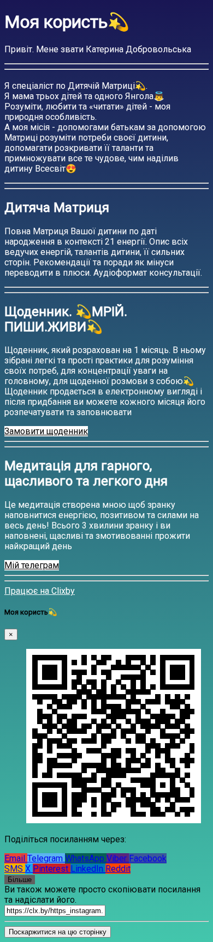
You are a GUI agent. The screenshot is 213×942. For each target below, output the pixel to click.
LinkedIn (87, 869)
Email (15, 858)
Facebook (148, 858)
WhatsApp (85, 858)
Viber (117, 858)
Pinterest (51, 869)
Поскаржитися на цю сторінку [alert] (57, 932)
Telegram (46, 858)
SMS (14, 869)
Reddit (118, 869)
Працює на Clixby (39, 591)
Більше (20, 880)
